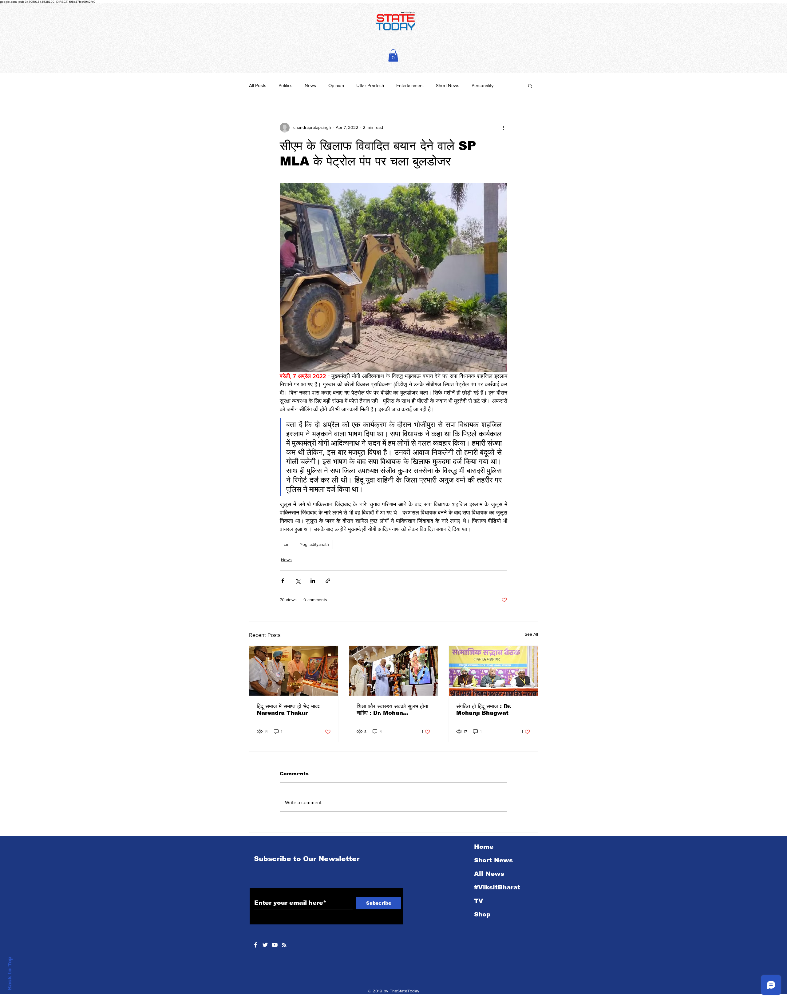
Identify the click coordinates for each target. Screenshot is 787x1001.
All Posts (257, 85)
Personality (482, 85)
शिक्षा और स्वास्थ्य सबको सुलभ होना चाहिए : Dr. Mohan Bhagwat (392, 709)
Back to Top (10, 973)
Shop (482, 914)
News (310, 85)
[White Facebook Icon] (255, 944)
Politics (285, 85)
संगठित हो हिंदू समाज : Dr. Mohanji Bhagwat (484, 709)
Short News (447, 85)
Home (483, 846)
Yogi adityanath (314, 544)
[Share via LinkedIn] (313, 581)
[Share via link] (328, 581)
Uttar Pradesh (370, 85)
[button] (393, 55)
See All (531, 634)
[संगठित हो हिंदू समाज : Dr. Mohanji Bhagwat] (493, 671)
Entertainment (410, 85)
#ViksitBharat (497, 887)
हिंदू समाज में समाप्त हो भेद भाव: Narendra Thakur (288, 709)
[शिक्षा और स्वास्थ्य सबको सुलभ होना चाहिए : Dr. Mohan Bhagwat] (393, 671)
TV (478, 900)
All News (489, 873)
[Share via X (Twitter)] (298, 581)
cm (286, 544)
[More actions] (503, 127)
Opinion (336, 85)
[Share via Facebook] (283, 581)
